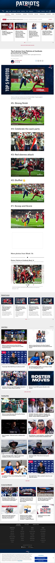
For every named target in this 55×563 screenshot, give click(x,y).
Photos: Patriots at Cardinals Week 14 (22, 260)
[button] (24, 42)
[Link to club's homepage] (3, 11)
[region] (27, 558)
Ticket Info (32, 529)
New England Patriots (18, 60)
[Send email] (40, 61)
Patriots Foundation (12, 536)
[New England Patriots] (27, 552)
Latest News (12, 529)
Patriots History (12, 538)
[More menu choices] (34, 11)
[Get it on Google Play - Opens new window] (31, 547)
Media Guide (43, 538)
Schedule (22, 538)
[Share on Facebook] (36, 61)
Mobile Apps (43, 536)
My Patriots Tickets (32, 531)
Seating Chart (32, 536)
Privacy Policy (20, 560)
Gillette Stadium (32, 538)
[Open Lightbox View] (27, 277)
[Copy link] (42, 61)
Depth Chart (22, 531)
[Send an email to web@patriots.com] (19, 62)
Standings (22, 540)
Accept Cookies (41, 560)
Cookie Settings (41, 555)
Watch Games (32, 540)
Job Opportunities (43, 540)
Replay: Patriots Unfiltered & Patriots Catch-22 (15, 19)
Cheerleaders (12, 540)
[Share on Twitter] (38, 61)
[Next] (33, 284)
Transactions (22, 536)
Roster (22, 529)
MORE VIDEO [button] (27, 480)
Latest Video (12, 531)
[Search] (36, 11)
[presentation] (53, 42)
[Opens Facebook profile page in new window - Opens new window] (15, 62)
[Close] (53, 558)
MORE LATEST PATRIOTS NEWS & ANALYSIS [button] (27, 45)
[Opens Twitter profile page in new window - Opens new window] (17, 62)
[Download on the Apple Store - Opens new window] (23, 547)
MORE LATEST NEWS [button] (27, 391)
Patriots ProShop (42, 529)
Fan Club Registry (43, 531)
